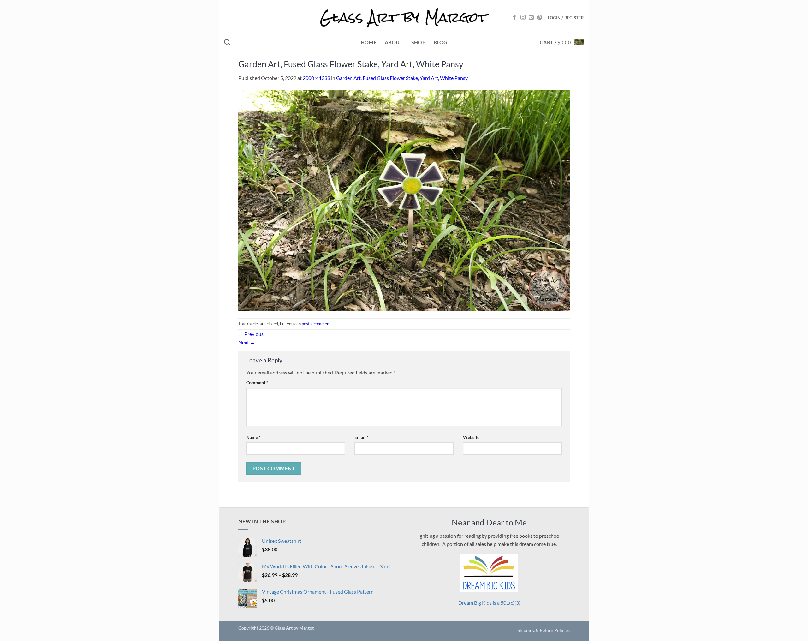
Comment (257, 382)
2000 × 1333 (316, 78)
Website (471, 437)
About (394, 42)
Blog (440, 42)
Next (246, 342)
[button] (566, 17)
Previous (251, 334)
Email (361, 437)
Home (369, 42)
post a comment (316, 323)
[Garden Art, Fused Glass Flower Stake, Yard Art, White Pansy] (404, 199)
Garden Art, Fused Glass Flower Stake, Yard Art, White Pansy (402, 78)
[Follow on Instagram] (523, 18)
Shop (418, 42)
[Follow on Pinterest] (539, 18)
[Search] (227, 42)
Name (253, 437)
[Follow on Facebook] (514, 18)
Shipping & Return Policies (544, 630)
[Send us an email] (531, 18)
